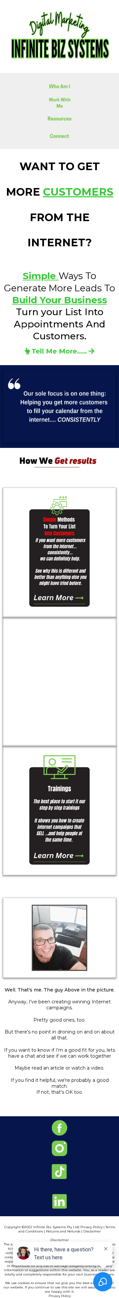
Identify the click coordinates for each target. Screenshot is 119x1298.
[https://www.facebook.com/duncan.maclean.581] (59, 1128)
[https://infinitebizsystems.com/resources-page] (59, 119)
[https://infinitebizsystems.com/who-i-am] (59, 86)
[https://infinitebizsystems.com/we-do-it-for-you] (59, 681)
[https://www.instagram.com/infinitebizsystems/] (59, 1148)
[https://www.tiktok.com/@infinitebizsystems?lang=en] (59, 1171)
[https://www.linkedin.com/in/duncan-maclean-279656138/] (59, 1201)
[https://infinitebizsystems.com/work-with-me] (59, 103)
